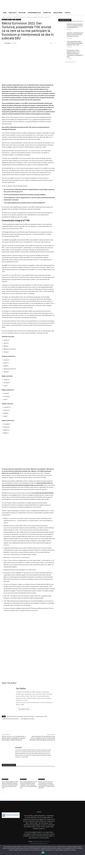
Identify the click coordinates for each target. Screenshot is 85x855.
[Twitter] (18, 47)
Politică (10, 19)
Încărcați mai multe (70, 62)
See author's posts (24, 709)
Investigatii (12, 12)
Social (14, 19)
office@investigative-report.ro (41, 841)
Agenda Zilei (47, 12)
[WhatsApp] (26, 47)
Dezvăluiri (22, 12)
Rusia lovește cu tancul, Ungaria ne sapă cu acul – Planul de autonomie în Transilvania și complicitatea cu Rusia (75, 53)
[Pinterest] (22, 47)
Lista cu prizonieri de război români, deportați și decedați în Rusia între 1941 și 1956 (75, 43)
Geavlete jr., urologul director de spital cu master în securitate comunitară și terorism (75, 34)
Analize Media (57, 12)
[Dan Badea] (3, 43)
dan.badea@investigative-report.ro (39, 843)
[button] (81, 13)
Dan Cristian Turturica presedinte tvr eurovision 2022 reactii (20, 716)
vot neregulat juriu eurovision (27, 718)
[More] (30, 47)
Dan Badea (8, 43)
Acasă (3, 17)
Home (4, 12)
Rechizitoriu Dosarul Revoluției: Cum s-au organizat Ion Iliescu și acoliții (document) (75, 26)
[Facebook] (14, 47)
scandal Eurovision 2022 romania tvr (10, 718)
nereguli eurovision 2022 (41, 716)
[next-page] (5, 792)
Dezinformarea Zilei (34, 12)
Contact (68, 12)
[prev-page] (3, 792)
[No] (83, 850)
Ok (43, 852)
